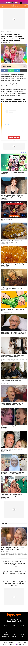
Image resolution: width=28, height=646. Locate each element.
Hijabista (3, 31)
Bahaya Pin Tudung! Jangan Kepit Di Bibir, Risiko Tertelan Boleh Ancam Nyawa (14, 582)
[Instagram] (10, 621)
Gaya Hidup (9, 31)
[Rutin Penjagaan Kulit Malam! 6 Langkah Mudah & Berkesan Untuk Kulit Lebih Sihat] (14, 536)
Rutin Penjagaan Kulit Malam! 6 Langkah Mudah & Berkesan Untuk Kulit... (13, 548)
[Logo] (14, 5)
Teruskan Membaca (14, 137)
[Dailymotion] (20, 621)
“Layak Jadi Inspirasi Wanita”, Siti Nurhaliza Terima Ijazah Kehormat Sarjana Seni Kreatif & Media (14, 573)
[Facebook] (8, 621)
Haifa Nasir (5, 42)
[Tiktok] (15, 621)
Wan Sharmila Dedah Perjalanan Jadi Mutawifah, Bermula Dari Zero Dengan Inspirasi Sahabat (14, 563)
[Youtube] (18, 621)
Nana (2, 551)
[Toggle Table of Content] (23, 66)
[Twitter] (13, 621)
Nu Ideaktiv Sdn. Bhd (13, 644)
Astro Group (23, 644)
